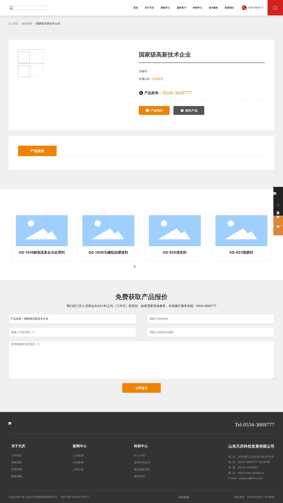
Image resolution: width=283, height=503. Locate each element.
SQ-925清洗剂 (175, 252)
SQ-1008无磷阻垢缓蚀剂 (108, 252)
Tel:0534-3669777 (255, 425)
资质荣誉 (27, 23)
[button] (128, 266)
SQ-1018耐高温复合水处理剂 (42, 252)
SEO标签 (270, 496)
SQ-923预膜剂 (241, 252)
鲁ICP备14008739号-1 (75, 496)
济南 (259, 496)
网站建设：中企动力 (245, 496)
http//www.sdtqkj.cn (251, 472)
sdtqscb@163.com (251, 478)
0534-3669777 (256, 7)
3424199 (264, 462)
